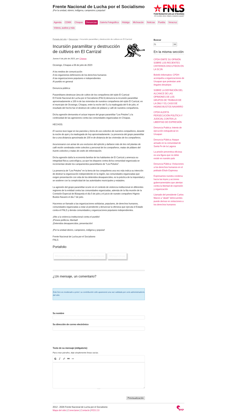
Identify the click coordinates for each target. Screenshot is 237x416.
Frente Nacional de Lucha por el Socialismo (99, 6)
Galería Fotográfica (109, 22)
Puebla (161, 22)
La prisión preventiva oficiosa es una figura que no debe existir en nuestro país (168, 155)
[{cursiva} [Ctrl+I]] (59, 358)
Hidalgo (126, 22)
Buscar (157, 40)
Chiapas (79, 22)
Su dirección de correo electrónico (71, 324)
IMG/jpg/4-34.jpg (117, 256)
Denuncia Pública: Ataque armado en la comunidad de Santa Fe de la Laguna (167, 143)
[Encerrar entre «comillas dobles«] (73, 358)
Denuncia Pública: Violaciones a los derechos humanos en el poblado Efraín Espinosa (169, 167)
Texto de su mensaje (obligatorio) (70, 348)
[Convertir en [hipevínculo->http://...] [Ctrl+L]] (64, 358)
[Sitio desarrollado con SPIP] (180, 408)
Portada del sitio (60, 39)
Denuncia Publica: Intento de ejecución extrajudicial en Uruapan (168, 130)
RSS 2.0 (95, 410)
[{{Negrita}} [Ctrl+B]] (55, 358)
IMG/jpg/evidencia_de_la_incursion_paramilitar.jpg (79, 256)
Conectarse (73, 410)
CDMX (68, 22)
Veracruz (172, 22)
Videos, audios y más (64, 28)
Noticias (151, 22)
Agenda (57, 22)
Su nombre (58, 313)
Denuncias (91, 22)
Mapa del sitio (59, 410)
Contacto (85, 410)
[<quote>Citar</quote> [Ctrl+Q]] (68, 358)
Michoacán (138, 22)
